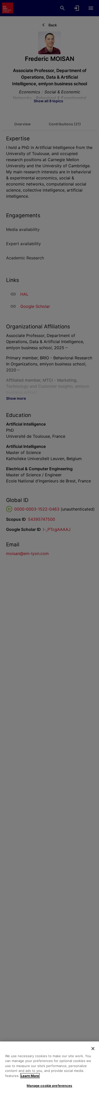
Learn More (30, 1076)
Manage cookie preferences (49, 1086)
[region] (49, 1068)
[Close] (92, 1048)
